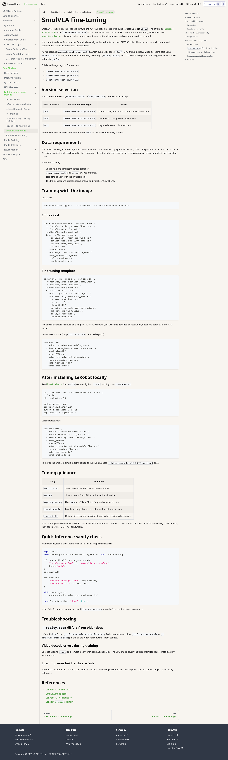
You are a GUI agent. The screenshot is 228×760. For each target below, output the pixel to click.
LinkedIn (171, 735)
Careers (120, 743)
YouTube (171, 739)
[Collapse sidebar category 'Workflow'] (35, 21)
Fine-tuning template (195, 29)
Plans (42, 4)
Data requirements (192, 17)
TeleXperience (22, 735)
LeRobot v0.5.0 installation (59, 697)
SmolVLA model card (56, 693)
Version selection (192, 13)
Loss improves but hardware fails (200, 56)
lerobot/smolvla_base (52, 36)
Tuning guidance (191, 36)
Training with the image (194, 21)
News (68, 739)
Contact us (121, 739)
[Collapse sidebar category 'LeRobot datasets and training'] (35, 93)
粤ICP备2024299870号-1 (61, 754)
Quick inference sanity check (196, 40)
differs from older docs (203, 48)
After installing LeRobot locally (197, 33)
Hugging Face (173, 748)
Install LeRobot (54, 384)
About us (120, 735)
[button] (20, 44)
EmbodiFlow (21, 743)
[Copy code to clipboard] (175, 205)
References (189, 60)
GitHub (170, 743)
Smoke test (191, 25)
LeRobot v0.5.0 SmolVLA (58, 689)
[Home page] (44, 12)
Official (189, 4)
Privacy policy (72, 743)
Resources (70, 735)
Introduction (30, 4)
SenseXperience (23, 739)
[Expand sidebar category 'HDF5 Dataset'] (35, 87)
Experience (175, 4)
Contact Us (158, 4)
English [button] (144, 4)
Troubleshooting (191, 44)
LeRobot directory (59, 701)
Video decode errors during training (201, 52)
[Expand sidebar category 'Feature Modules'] (35, 150)
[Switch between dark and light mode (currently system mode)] (199, 4)
